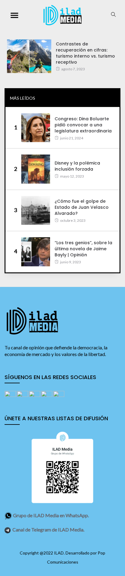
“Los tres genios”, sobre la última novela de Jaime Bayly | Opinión (83, 249)
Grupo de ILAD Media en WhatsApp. (51, 515)
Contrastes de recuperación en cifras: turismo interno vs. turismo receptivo (85, 53)
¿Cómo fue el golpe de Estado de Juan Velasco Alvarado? (82, 207)
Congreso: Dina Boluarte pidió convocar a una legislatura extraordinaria (83, 125)
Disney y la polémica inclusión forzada (77, 166)
